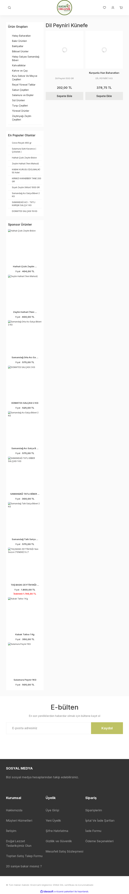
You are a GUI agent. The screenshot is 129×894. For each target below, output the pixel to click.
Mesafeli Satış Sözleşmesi (64, 851)
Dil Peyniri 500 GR (64, 78)
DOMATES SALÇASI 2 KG (24, 403)
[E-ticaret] (64, 891)
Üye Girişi (52, 810)
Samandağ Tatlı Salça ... (25, 539)
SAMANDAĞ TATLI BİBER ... (24, 493)
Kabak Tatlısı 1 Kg (24, 634)
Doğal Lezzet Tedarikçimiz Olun (18, 843)
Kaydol (107, 728)
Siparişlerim (93, 810)
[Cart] (119, 7)
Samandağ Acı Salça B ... (24, 448)
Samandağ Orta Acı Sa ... (25, 357)
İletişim (11, 831)
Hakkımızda (14, 810)
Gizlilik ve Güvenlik (59, 841)
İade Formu (93, 831)
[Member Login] (111, 7)
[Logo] (64, 7)
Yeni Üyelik (53, 820)
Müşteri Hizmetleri (19, 820)
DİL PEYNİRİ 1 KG (104, 78)
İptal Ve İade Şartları (99, 820)
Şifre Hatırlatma (57, 831)
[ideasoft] (47, 891)
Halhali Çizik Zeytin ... (25, 266)
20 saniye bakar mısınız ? (24, 866)
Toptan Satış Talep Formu (24, 856)
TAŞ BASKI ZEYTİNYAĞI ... (25, 584)
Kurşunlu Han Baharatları (104, 72)
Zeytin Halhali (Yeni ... (25, 312)
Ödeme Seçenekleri (99, 841)
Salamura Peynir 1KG (25, 679)
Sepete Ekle (64, 96)
